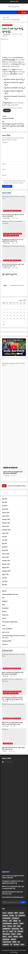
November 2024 (6, 564)
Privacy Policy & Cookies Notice (9, 622)
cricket (21, 923)
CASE (10, 921)
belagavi (22, 913)
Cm (19, 921)
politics (4, 618)
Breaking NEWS (6, 918)
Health (11, 931)
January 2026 (5, 516)
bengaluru (5, 915)
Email (4, 169)
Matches (4, 611)
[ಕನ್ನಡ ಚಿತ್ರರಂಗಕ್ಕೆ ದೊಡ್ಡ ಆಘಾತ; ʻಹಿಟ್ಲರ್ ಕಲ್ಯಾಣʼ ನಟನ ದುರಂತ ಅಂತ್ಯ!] (14, 736)
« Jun (3, 324)
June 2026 (4, 499)
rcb (18, 942)
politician (13, 939)
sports (22, 944)
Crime (4, 926)
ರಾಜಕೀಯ (15, 210)
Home (3, 605)
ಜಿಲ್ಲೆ (11, 210)
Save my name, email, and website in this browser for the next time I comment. (14, 182)
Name (4, 164)
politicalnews (6, 939)
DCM (14, 926)
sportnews (16, 944)
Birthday (12, 915)
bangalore (10, 913)
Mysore (4, 936)
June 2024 (4, 581)
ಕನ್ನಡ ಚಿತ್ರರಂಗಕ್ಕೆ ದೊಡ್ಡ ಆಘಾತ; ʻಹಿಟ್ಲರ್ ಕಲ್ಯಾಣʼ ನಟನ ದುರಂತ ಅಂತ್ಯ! (13, 748)
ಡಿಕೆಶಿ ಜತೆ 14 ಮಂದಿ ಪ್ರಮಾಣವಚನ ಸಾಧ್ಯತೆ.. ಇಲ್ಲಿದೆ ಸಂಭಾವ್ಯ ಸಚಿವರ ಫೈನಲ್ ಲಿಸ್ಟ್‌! (13, 265)
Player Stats (5, 615)
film (4, 931)
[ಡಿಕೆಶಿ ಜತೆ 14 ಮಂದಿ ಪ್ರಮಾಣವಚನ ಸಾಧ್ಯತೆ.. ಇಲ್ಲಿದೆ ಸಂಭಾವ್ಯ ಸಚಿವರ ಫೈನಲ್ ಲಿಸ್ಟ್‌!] (14, 253)
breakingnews (15, 918)
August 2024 (5, 574)
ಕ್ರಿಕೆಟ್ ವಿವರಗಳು (5, 632)
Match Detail (5, 608)
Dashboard (4, 601)
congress (15, 923)
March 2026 (5, 509)
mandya (19, 934)
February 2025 (5, 554)
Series (3, 625)
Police (21, 936)
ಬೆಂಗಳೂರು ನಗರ (5, 25)
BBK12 (16, 913)
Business (5, 921)
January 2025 (5, 557)
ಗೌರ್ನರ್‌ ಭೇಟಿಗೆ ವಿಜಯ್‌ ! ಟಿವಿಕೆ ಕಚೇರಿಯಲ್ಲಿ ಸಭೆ (12, 897)
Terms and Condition (7, 629)
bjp (16, 915)
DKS (22, 929)
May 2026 (4, 502)
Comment (5, 142)
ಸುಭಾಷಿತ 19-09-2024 (8, 117)
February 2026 (5, 512)
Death (18, 926)
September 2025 (6, 530)
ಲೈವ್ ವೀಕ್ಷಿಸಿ (24, 12)
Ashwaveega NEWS (6, 641)
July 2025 (4, 536)
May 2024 (4, 585)
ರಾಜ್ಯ (11, 25)
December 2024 (6, 560)
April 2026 (4, 506)
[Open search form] (15, 12)
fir (7, 931)
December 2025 (6, 519)
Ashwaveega (6, 34)
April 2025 (4, 547)
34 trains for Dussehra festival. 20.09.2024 (12, 108)
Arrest (4, 913)
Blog (3, 598)
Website (4, 175)
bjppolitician (22, 915)
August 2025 (5, 533)
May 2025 (4, 543)
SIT (11, 944)
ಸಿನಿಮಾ (5, 743)
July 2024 (4, 578)
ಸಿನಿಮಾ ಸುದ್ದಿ (10, 743)
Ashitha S (5, 751)
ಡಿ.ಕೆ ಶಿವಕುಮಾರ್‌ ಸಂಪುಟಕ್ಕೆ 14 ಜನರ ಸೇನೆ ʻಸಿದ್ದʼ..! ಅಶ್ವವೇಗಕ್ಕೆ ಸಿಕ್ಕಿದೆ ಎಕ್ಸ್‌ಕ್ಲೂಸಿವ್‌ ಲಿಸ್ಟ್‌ (13, 240)
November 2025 (6, 523)
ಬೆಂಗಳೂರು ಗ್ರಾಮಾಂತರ (17, 233)
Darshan (10, 926)
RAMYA (14, 942)
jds (15, 931)
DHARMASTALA (6, 929)
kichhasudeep (6, 934)
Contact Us (5, 644)
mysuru (10, 936)
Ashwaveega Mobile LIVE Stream (10, 594)
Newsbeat (6, 210)
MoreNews (23, 950)
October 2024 (5, 567)
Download (6, 110)
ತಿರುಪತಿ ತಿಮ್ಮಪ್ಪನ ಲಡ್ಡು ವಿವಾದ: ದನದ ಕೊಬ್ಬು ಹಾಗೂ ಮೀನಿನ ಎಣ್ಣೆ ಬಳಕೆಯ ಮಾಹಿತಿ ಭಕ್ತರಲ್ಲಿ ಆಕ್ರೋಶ (13, 125)
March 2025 (5, 550)
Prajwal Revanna (7, 942)
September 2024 (6, 571)
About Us (4, 591)
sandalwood (5, 944)
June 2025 (4, 540)
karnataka (20, 931)
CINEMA (15, 921)
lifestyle (13, 934)
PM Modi (16, 936)
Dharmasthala (15, 929)
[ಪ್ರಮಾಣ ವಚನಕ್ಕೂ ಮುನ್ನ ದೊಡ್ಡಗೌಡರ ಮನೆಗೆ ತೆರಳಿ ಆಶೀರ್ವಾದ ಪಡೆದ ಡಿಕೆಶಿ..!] (14, 204)
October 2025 (5, 526)
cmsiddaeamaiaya (7, 923)
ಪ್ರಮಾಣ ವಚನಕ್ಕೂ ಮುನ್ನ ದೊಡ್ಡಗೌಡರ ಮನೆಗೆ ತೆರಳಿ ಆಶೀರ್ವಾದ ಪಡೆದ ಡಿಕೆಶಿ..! (13, 215)
